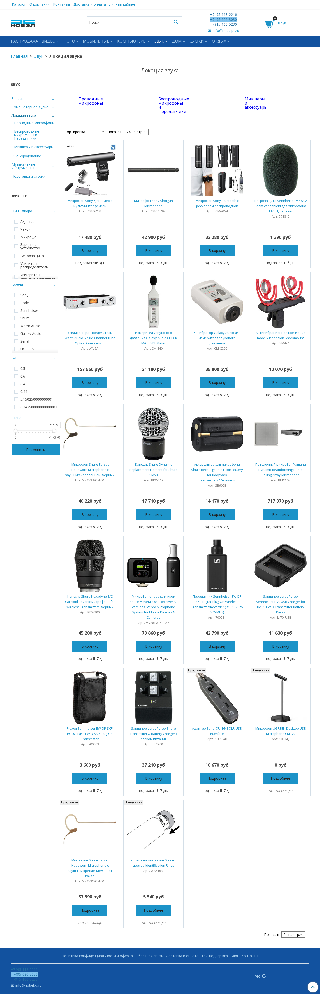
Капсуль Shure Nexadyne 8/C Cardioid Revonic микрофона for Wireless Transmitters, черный (90, 601)
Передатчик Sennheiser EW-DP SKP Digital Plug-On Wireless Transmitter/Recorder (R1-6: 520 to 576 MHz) (217, 604)
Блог (235, 955)
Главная (19, 56)
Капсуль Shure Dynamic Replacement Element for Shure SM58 (154, 469)
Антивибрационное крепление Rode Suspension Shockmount (281, 335)
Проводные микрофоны (85, 101)
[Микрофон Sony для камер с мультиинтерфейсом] (90, 170)
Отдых (219, 41)
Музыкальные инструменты (23, 166)
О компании (40, 4)
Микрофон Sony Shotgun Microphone (153, 203)
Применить (35, 449)
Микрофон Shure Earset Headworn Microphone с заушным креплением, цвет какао (90, 868)
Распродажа (24, 41)
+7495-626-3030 (223, 19)
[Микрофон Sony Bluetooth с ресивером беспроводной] (217, 170)
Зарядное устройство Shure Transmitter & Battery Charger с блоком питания (154, 733)
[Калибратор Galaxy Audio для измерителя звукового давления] (217, 302)
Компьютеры (132, 41)
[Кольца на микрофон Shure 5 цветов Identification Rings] (153, 829)
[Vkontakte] (257, 976)
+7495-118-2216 (223, 14)
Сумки (197, 41)
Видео (49, 41)
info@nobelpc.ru (225, 30)
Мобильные (96, 41)
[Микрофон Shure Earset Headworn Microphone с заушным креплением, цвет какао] (90, 829)
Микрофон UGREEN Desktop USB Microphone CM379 (281, 731)
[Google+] (265, 976)
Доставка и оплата (90, 4)
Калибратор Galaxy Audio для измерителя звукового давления (217, 337)
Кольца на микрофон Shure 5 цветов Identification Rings (154, 863)
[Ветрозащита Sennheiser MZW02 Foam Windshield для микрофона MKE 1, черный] (280, 170)
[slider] (16, 431)
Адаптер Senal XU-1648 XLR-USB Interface (217, 731)
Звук (159, 41)
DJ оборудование (26, 156)
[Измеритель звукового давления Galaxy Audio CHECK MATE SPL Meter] (153, 302)
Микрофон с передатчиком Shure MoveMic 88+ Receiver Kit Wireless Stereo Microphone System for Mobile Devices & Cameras (154, 607)
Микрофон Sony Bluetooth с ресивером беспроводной (217, 203)
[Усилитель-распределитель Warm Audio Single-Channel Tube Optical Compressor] (90, 302)
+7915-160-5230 (223, 24)
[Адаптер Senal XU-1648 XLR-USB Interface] (217, 697)
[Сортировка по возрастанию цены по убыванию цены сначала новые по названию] (84, 132)
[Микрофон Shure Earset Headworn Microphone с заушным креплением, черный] (90, 434)
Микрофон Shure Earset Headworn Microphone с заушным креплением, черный (90, 469)
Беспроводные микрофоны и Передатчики (165, 105)
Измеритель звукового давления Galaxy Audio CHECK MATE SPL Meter (153, 337)
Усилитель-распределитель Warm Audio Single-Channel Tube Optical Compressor (90, 337)
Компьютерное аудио (30, 107)
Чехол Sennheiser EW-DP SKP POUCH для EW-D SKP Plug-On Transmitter (90, 733)
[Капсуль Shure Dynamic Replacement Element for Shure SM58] (153, 434)
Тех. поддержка (215, 955)
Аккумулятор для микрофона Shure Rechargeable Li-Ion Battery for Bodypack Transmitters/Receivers (217, 472)
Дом (177, 41)
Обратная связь (149, 955)
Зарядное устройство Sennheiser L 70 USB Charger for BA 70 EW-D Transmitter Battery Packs (281, 604)
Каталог (19, 4)
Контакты (61, 4)
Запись (18, 98)
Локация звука (24, 115)
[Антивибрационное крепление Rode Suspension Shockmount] (280, 302)
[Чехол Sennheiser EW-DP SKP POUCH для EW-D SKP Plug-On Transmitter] (90, 697)
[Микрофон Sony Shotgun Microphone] (153, 170)
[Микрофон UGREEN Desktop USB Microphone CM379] (280, 697)
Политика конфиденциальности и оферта (97, 955)
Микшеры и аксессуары (252, 103)
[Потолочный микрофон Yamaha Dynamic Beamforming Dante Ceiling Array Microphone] (280, 434)
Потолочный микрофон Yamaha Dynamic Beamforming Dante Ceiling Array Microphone (281, 469)
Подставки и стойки (29, 176)
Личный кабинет (123, 4)
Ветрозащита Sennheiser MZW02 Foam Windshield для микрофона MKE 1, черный (280, 205)
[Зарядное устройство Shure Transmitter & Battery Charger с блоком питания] (153, 697)
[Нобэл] (23, 22)
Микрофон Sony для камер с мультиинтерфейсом (90, 203)
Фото (69, 41)
